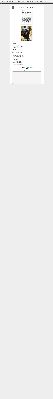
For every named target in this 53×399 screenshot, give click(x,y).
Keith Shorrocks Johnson (30, 67)
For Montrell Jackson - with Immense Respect (27, 7)
